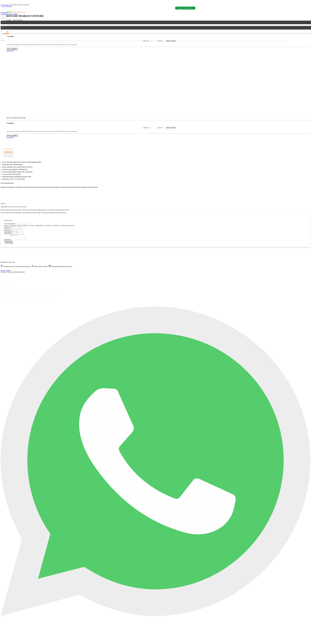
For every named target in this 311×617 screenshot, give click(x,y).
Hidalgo (28, 300)
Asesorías (25, 225)
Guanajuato (22, 300)
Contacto (5, 38)
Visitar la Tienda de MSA (184, 8)
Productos (6, 33)
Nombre (6, 227)
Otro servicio (56, 225)
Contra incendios (57, 294)
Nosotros (5, 35)
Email (5, 228)
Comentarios (7, 239)
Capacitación (48, 225)
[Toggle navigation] (3, 17)
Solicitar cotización (5, 270)
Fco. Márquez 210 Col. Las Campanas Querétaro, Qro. (17, 266)
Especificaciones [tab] (8, 149)
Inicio (4, 31)
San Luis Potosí (40, 300)
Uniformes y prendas (29, 294)
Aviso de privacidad (19, 272)
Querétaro (32, 300)
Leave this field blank (9, 223)
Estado (5, 232)
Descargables (12, 49)
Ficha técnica (9, 50)
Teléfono (6, 233)
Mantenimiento (39, 294)
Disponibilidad (39, 225)
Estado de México (14, 300)
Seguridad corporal (6, 294)
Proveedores (6, 37)
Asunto (6, 225)
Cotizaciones (12, 225)
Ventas (19, 225)
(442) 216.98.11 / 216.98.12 (41, 266)
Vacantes (31, 225)
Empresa (6, 230)
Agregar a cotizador (170, 127)
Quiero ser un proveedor (67, 225)
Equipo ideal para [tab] (8, 155)
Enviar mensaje (8, 241)
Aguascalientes (5, 300)
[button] (3, 17)
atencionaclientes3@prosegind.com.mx (61, 266)
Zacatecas (47, 300)
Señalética (14, 294)
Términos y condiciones (7, 272)
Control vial (20, 294)
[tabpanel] (155, 170)
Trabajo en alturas (48, 294)
